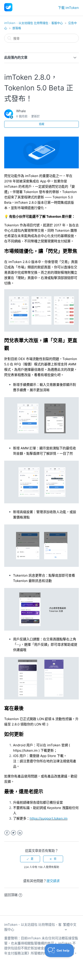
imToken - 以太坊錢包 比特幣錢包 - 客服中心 (33, 23)
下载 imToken (68, 8)
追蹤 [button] (41, 124)
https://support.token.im (49, 818)
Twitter (13, 833)
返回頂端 (10, 895)
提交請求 (53, 881)
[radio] (30, 859)
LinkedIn (20, 833)
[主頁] (8, 10)
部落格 (16, 28)
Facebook (7, 833)
